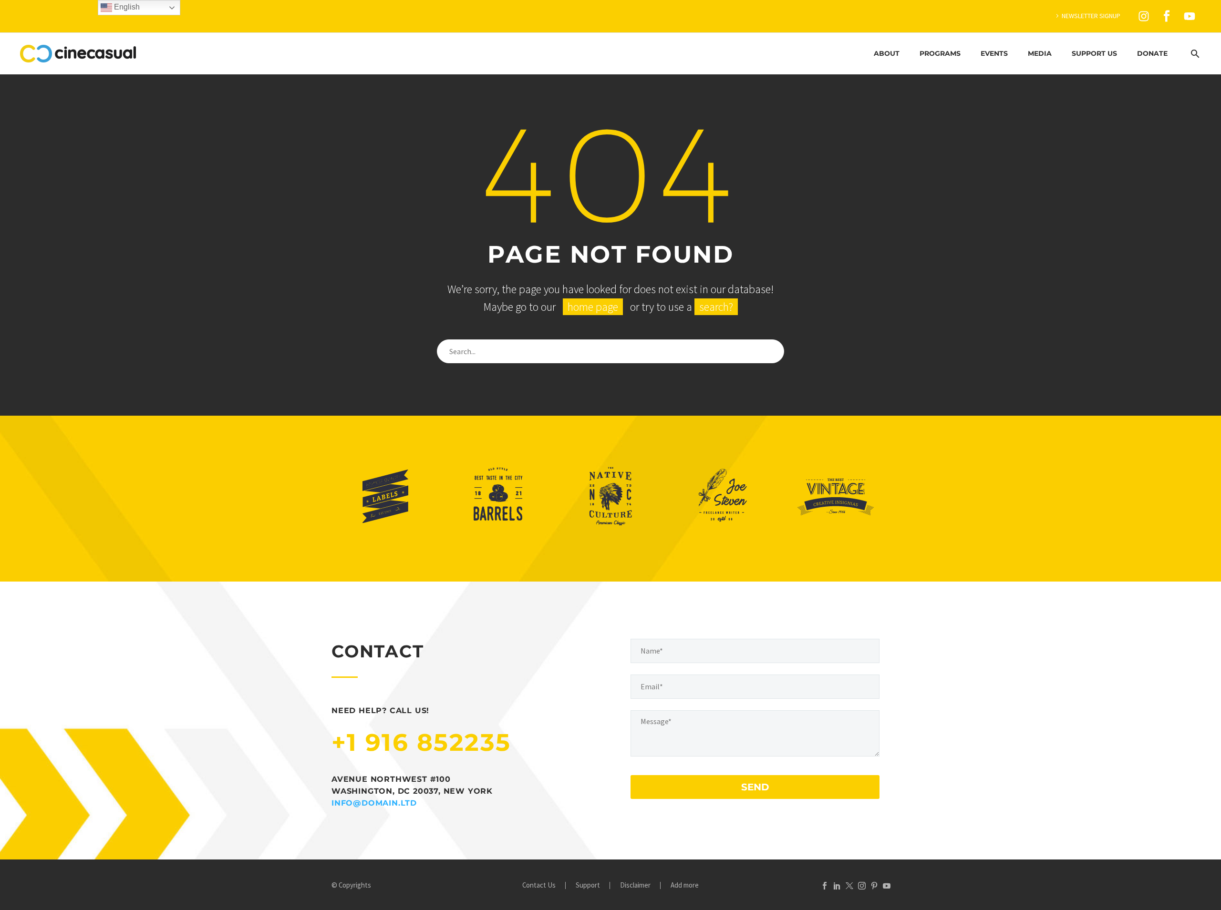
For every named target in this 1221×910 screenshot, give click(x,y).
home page (593, 306)
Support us (1094, 53)
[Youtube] (1189, 16)
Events (994, 53)
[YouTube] (886, 886)
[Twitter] (849, 886)
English (126, 7)
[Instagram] (1143, 16)
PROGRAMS (940, 53)
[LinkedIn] (837, 886)
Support (588, 885)
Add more (685, 885)
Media (1040, 53)
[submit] (773, 351)
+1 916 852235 (421, 742)
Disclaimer (635, 885)
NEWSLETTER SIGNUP (1091, 15)
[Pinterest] (874, 886)
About (887, 53)
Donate (1152, 53)
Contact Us (539, 885)
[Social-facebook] (1166, 16)
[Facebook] (824, 886)
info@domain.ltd (374, 803)
